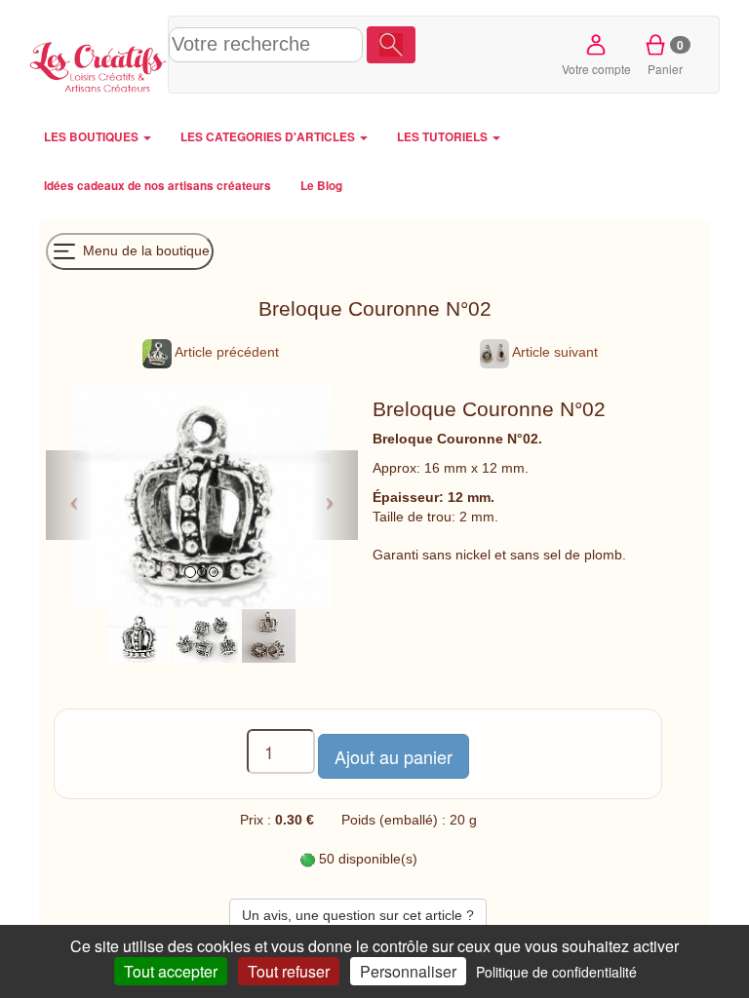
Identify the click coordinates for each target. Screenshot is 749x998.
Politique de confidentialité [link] (556, 971)
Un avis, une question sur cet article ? (358, 915)
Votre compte (596, 68)
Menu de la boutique (144, 249)
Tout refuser (289, 971)
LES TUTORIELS (444, 137)
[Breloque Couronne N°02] (139, 634)
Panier (666, 56)
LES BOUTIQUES (92, 137)
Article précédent (225, 352)
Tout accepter (170, 971)
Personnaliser (408, 971)
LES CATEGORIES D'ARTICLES (269, 137)
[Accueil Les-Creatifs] (98, 64)
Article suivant (553, 352)
